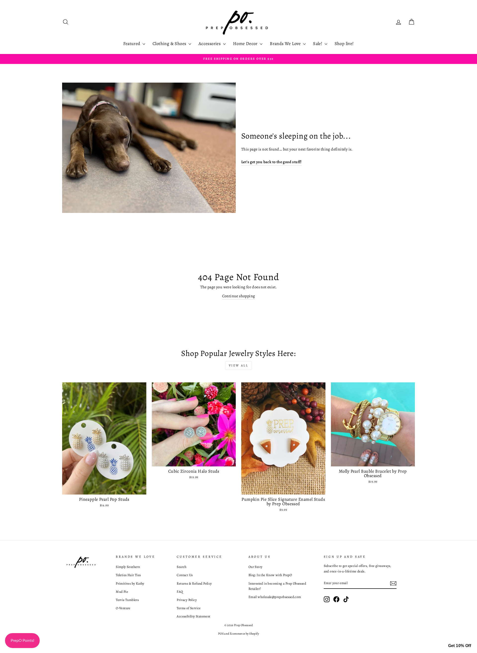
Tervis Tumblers (127, 600)
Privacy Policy (187, 600)
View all (238, 365)
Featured (132, 44)
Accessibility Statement (193, 616)
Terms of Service (188, 608)
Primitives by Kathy (130, 583)
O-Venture (123, 608)
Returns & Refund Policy (194, 583)
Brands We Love (286, 44)
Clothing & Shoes (170, 44)
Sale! (318, 44)
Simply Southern (128, 566)
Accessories (210, 44)
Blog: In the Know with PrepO (270, 575)
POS (221, 634)
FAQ (180, 591)
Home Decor (246, 44)
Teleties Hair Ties (128, 575)
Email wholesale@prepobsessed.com (274, 597)
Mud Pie (122, 591)
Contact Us (185, 575)
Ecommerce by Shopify (244, 634)
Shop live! (344, 44)
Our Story (255, 566)
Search (181, 566)
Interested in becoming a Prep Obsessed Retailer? (277, 586)
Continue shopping (238, 296)
